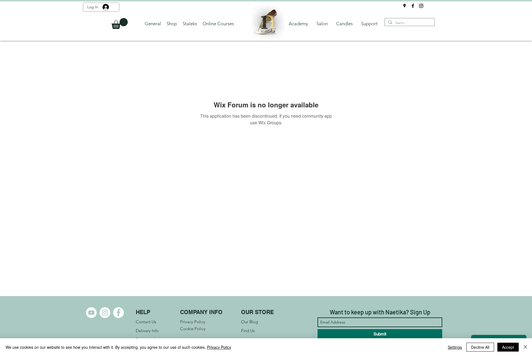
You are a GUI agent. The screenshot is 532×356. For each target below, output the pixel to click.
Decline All (480, 347)
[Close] (525, 347)
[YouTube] (91, 312)
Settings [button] (455, 347)
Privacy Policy (219, 347)
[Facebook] (413, 6)
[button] (119, 23)
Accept (508, 347)
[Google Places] (404, 6)
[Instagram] (421, 6)
